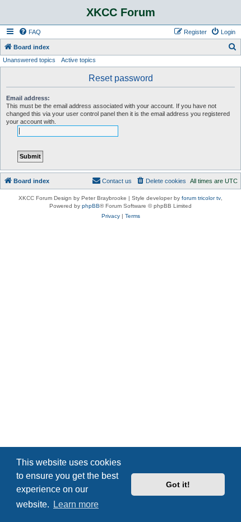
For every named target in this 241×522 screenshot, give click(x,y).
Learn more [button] (76, 504)
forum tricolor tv (201, 198)
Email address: (28, 98)
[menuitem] (29, 32)
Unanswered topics (29, 60)
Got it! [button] (178, 484)
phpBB (91, 206)
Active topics (78, 60)
